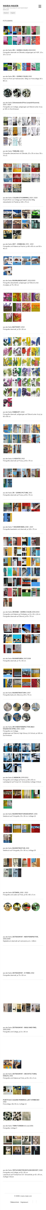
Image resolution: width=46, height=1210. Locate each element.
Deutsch (6, 13)
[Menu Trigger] (40, 6)
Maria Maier (10, 5)
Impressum (24, 1202)
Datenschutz (14, 1202)
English (13, 13)
